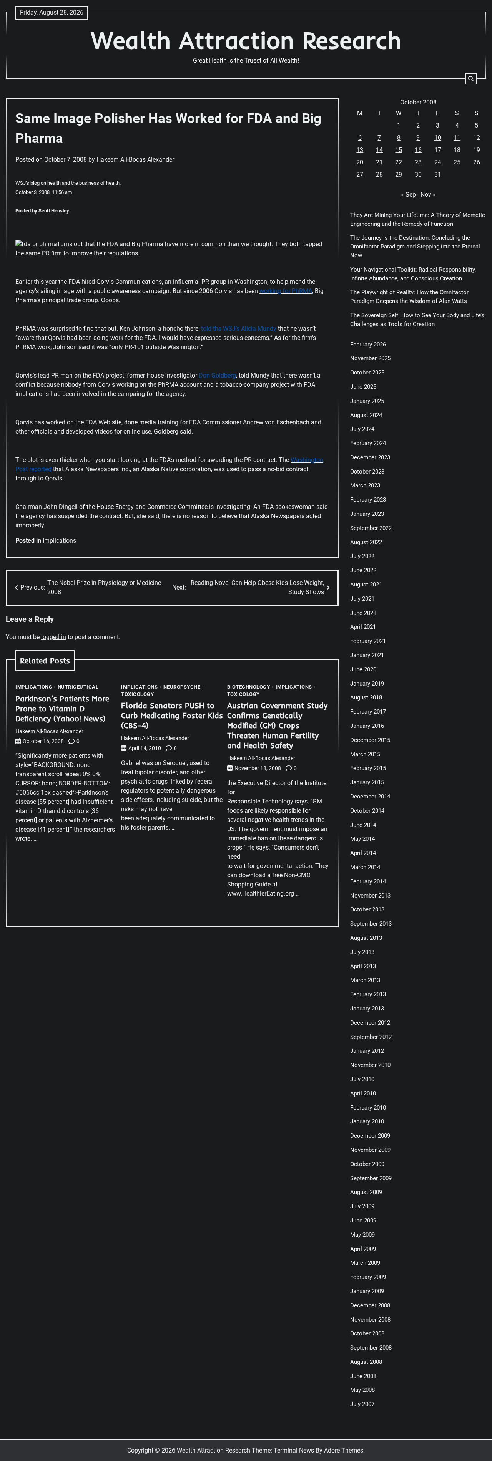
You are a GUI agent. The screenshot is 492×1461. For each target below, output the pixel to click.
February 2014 (368, 881)
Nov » (428, 194)
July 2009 (362, 1206)
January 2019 (367, 683)
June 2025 (363, 386)
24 (437, 162)
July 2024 (362, 429)
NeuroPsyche (182, 686)
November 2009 (370, 1149)
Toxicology (137, 694)
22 (398, 162)
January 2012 (367, 1050)
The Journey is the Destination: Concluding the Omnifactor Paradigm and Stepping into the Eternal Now (415, 246)
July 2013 (362, 952)
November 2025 (370, 358)
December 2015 (370, 740)
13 (359, 150)
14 (379, 150)
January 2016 (367, 725)
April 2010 (363, 1093)
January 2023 (367, 513)
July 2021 (362, 598)
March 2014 (365, 867)
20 (359, 162)
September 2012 (371, 1037)
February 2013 (368, 994)
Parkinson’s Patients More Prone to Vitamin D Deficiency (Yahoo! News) (62, 708)
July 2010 (362, 1079)
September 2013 (371, 923)
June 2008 (363, 1376)
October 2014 (367, 810)
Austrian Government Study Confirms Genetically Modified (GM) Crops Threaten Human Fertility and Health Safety (277, 725)
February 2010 (368, 1107)
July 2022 (362, 556)
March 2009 (365, 1262)
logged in (53, 637)
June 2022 (363, 570)
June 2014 (363, 825)
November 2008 (370, 1319)
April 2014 (363, 853)
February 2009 (368, 1277)
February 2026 (368, 344)
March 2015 (365, 754)
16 (418, 150)
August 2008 (366, 1361)
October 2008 (367, 1333)
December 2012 (370, 1022)
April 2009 (363, 1249)
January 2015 (367, 782)
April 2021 (363, 626)
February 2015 (368, 768)
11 (457, 137)
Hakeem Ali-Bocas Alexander (135, 159)
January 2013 (367, 1008)
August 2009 (366, 1192)
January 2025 (367, 401)
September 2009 (371, 1178)
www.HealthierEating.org (260, 893)
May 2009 (362, 1234)
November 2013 (370, 895)
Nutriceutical (78, 686)
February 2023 (368, 499)
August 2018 (366, 697)
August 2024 (366, 415)
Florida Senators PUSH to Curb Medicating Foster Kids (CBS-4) (172, 715)
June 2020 (363, 669)
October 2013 (367, 909)
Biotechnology (248, 686)
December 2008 (370, 1305)
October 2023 (367, 471)
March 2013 (365, 980)
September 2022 (371, 528)
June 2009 (363, 1220)
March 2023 (365, 485)
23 (418, 162)
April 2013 (363, 966)
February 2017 (368, 711)
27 (359, 174)
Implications (59, 540)
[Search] (471, 78)
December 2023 (370, 457)
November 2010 (370, 1065)
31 (437, 174)
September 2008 (371, 1347)
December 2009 (370, 1135)
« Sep (408, 194)
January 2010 (367, 1121)
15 (398, 150)
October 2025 (367, 372)
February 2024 (368, 443)
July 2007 (362, 1404)
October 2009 (367, 1164)
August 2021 (366, 584)
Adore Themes (343, 1450)
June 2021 (363, 613)
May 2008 (362, 1389)
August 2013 (366, 937)
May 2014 (362, 838)
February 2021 (368, 641)
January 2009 (367, 1291)
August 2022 (366, 542)
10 (437, 137)
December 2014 (370, 796)
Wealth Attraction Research (246, 40)
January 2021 (367, 655)
